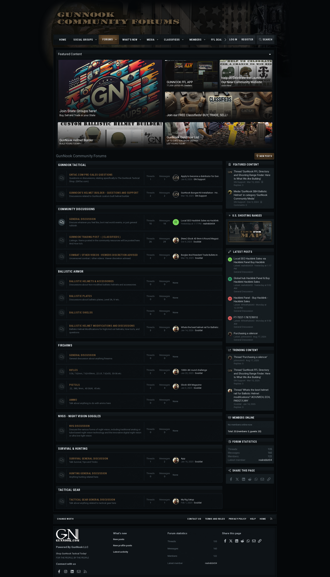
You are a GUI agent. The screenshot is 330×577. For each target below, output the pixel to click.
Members (195, 39)
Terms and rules (215, 519)
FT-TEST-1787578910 (246, 317)
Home (62, 39)
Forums (107, 39)
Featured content (246, 164)
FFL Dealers (219, 39)
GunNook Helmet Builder (76, 140)
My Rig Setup (187, 499)
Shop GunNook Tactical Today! (71, 553)
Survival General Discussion (88, 458)
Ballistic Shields (81, 312)
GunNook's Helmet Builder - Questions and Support (104, 192)
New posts (118, 539)
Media (151, 39)
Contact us (194, 519)
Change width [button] (65, 519)
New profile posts (122, 545)
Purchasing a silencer (246, 333)
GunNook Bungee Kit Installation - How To (201, 192)
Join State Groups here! (78, 111)
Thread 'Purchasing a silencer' (250, 357)
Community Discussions (76, 209)
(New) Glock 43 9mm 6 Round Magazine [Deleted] (205, 238)
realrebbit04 (209, 223)
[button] (96, 39)
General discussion (82, 355)
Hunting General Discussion (88, 473)
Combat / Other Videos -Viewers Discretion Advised (103, 255)
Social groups (83, 39)
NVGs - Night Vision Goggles (79, 416)
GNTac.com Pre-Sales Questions (91, 174)
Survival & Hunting (72, 448)
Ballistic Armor (71, 271)
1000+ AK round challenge (194, 370)
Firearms (65, 345)
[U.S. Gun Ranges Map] (250, 241)
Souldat (197, 241)
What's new (129, 39)
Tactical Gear (69, 490)
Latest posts (242, 251)
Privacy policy (237, 519)
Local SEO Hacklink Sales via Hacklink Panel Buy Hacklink (209, 220)
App (183, 458)
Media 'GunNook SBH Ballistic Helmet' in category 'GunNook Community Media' (250, 195)
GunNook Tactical (72, 165)
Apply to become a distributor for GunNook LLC (204, 176)
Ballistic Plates (80, 296)
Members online (243, 417)
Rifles (73, 370)
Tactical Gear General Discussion (92, 499)
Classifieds (172, 39)
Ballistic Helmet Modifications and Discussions (102, 325)
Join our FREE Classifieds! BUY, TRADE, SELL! (197, 115)
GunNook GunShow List (183, 137)
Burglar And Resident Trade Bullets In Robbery (204, 255)
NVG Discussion (79, 426)
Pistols (74, 384)
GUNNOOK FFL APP (180, 82)
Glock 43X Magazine (191, 385)
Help (253, 519)
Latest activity (120, 552)
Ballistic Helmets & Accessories (91, 281)
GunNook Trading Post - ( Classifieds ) (94, 236)
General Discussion (82, 219)
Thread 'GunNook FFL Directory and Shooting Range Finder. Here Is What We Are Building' (252, 175)
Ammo (73, 399)
